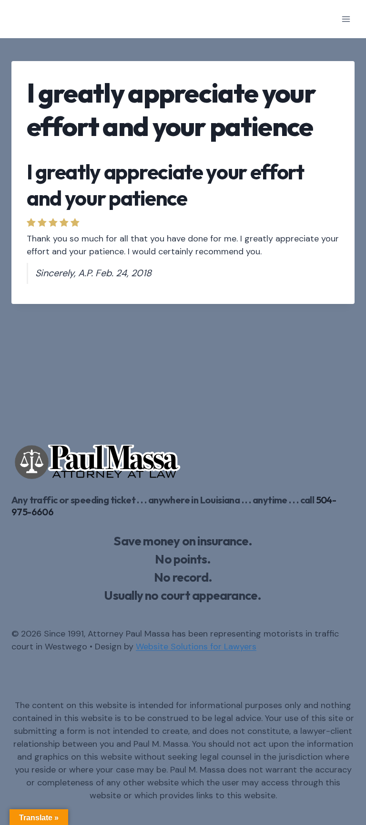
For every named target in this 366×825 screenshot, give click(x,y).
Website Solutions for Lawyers (196, 646)
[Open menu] (346, 18)
